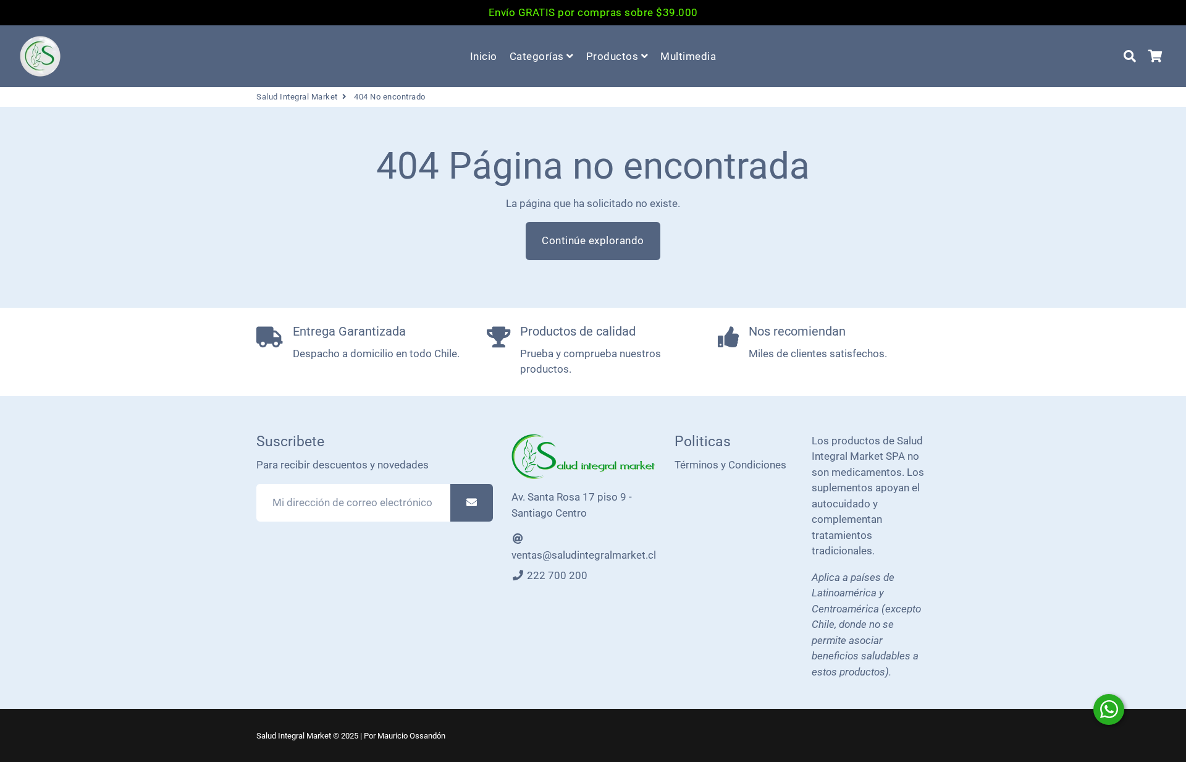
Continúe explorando (593, 240)
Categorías (538, 56)
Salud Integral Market (297, 96)
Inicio (483, 56)
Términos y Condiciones (730, 465)
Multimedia (688, 56)
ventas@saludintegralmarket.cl (583, 555)
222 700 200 (555, 575)
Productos (613, 56)
